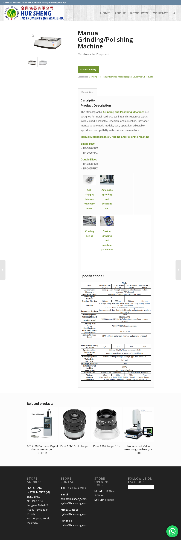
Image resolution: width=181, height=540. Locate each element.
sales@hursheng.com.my (76, 499)
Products (148, 76)
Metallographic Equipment (130, 76)
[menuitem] (105, 13)
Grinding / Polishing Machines (103, 76)
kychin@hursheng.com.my (76, 503)
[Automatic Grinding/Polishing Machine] (178, 270)
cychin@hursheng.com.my (76, 514)
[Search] (173, 13)
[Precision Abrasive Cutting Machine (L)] (2, 270)
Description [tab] (87, 92)
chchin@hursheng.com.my (76, 525)
